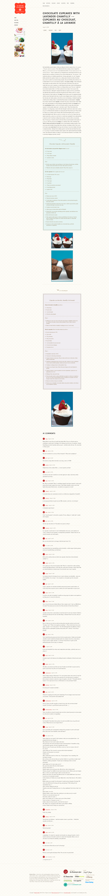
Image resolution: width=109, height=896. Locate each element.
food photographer (67, 892)
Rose (46, 825)
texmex (46, 573)
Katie (46, 692)
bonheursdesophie (48, 709)
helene (46, 592)
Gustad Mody (47, 809)
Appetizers (48, 3)
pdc (46, 718)
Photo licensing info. (55, 892)
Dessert (58, 3)
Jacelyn (46, 554)
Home (15, 17)
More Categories (46, 6)
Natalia (46, 563)
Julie (46, 634)
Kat (46, 521)
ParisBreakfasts (48, 700)
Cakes (60, 30)
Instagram (16, 22)
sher (46, 451)
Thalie (46, 832)
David (46, 655)
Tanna (46, 438)
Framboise (47, 528)
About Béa (16, 20)
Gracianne (47, 685)
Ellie (46, 583)
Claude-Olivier (48, 672)
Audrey (46, 505)
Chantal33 (47, 491)
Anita (46, 480)
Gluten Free (63, 3)
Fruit (56, 30)
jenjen (46, 610)
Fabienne (47, 816)
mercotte (47, 465)
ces (46, 472)
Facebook (16, 25)
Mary (46, 512)
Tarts (68, 3)
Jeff (46, 458)
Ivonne (46, 727)
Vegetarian (72, 3)
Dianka (46, 664)
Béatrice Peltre (37, 892)
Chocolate (53, 3)
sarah (46, 538)
